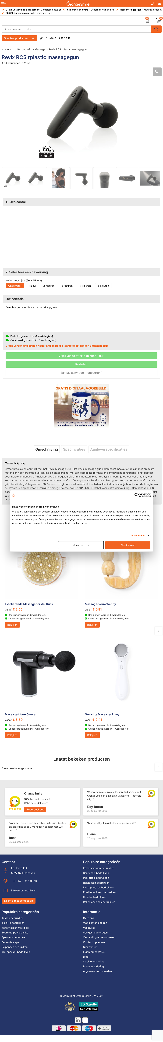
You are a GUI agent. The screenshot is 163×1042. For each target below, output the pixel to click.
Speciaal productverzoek (19, 38)
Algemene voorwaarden (97, 971)
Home (5, 49)
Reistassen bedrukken (96, 882)
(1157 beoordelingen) (36, 803)
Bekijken (12, 624)
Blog (86, 956)
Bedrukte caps (10, 942)
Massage (40, 49)
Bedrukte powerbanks (15, 932)
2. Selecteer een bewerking (27, 272)
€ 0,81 (93, 609)
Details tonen (137, 535)
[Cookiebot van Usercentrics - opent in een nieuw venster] (137, 495)
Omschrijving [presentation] (46, 449)
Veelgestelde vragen (95, 932)
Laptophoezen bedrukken (98, 887)
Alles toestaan (127, 545)
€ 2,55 (14, 609)
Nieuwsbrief (90, 947)
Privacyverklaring (93, 966)
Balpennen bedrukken (15, 947)
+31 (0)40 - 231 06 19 (57, 38)
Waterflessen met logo (15, 927)
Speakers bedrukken (14, 937)
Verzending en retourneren (99, 937)
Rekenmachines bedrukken (99, 902)
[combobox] (76, 29)
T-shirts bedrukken (13, 922)
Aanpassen (79, 545)
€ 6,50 (14, 720)
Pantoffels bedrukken (96, 877)
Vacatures (89, 927)
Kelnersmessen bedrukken (98, 868)
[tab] (47, 449)
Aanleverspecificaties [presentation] (108, 449)
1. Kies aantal (16, 202)
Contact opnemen (94, 942)
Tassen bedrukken (12, 918)
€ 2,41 (93, 720)
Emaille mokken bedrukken (99, 892)
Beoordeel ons (35, 809)
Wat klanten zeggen (95, 922)
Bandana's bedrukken (96, 873)
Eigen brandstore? (94, 952)
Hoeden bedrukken (94, 897)
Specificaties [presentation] (74, 449)
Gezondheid (24, 49)
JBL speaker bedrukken (16, 952)
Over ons (88, 918)
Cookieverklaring (93, 961)
